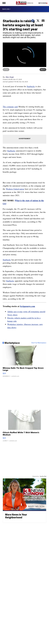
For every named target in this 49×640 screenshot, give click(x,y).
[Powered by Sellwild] (43, 476)
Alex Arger (10, 77)
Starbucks (31, 86)
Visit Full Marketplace (38, 343)
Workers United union (15, 189)
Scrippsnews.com (27, 306)
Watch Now (42, 3)
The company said (10, 106)
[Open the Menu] (4, 3)
